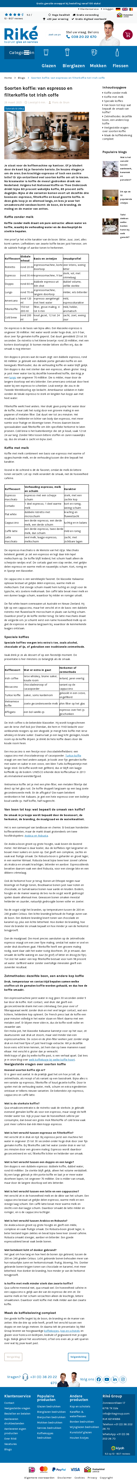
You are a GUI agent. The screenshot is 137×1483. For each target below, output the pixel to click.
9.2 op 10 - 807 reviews (117, 1453)
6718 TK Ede (110, 1408)
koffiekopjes (51, 1330)
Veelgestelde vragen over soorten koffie (115, 129)
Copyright (106, 1477)
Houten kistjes (79, 1437)
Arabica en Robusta (36, 835)
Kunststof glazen (81, 1432)
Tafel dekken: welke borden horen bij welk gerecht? (125, 225)
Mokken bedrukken (49, 1422)
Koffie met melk (113, 96)
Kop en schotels (80, 1406)
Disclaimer (64, 1477)
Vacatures (10, 1444)
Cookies (80, 1477)
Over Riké (10, 1438)
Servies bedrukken (49, 1428)
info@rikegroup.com (116, 1413)
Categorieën (21, 52)
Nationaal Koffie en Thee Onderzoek (62, 185)
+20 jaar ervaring (58, 19)
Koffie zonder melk (115, 92)
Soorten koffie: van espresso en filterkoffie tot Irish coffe (68, 77)
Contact (9, 1403)
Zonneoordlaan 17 (114, 1403)
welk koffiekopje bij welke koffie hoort (52, 1059)
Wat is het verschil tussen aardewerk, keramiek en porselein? (126, 168)
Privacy (92, 1477)
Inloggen (108, 9)
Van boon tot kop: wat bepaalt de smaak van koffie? (116, 108)
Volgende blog (78, 1357)
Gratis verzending (88, 14)
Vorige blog (13, 1357)
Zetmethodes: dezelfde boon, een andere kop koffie (117, 120)
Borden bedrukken (82, 1421)
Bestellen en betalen (17, 1413)
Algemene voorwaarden (39, 1477)
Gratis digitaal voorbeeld (90, 19)
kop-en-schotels (70, 1330)
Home (8, 77)
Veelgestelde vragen (17, 1408)
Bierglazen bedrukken (51, 1411)
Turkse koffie (73, 755)
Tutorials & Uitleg (14, 108)
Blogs (21, 77)
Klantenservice (89, 9)
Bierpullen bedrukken (51, 1417)
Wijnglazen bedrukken (84, 1427)
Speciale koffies (113, 101)
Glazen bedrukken (48, 1406)
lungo (12, 377)
